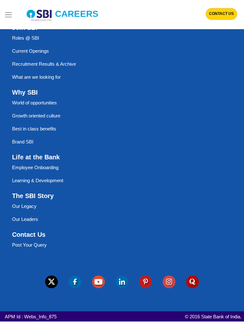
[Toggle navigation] (8, 14)
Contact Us (221, 13)
